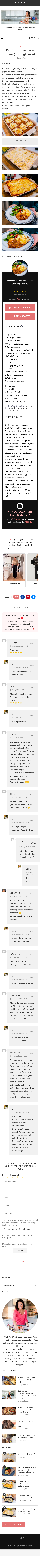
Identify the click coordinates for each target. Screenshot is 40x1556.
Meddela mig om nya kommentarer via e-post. (18, 1236)
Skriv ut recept (21, 307)
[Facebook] (15, 3)
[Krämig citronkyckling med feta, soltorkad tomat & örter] (9, 1411)
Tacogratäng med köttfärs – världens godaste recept (25, 1484)
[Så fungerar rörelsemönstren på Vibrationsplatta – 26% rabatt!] (9, 1394)
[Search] (38, 38)
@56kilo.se (17, 519)
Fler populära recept (14, 1524)
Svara (32, 643)
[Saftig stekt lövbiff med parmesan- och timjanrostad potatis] (9, 1471)
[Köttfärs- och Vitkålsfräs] (9, 1457)
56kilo (21, 1337)
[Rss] (24, 3)
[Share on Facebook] (22, 597)
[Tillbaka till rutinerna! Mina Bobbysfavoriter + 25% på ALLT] (9, 1424)
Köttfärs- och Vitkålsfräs (27, 1454)
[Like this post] (17, 597)
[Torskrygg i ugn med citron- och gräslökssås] (9, 1498)
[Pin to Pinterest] (28, 597)
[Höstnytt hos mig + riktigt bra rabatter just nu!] (9, 1438)
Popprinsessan (17, 996)
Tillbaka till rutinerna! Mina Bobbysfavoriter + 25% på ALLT (27, 1424)
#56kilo (28, 522)
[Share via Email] (33, 597)
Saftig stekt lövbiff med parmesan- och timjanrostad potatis (27, 1470)
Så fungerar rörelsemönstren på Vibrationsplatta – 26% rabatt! (27, 1395)
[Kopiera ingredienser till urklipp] (22, 326)
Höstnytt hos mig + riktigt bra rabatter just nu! (28, 1437)
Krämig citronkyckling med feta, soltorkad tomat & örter (26, 1410)
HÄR (12, 109)
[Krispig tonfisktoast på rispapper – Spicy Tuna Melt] (9, 1380)
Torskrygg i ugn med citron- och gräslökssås (26, 1497)
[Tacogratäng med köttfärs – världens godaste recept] (9, 1484)
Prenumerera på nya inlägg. (17, 1229)
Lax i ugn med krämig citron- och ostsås (26, 1510)
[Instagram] (18, 3)
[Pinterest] (21, 3)
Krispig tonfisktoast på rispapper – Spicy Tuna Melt (26, 1380)
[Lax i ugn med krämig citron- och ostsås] (9, 1512)
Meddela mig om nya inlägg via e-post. (17, 1245)
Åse (18, 299)
